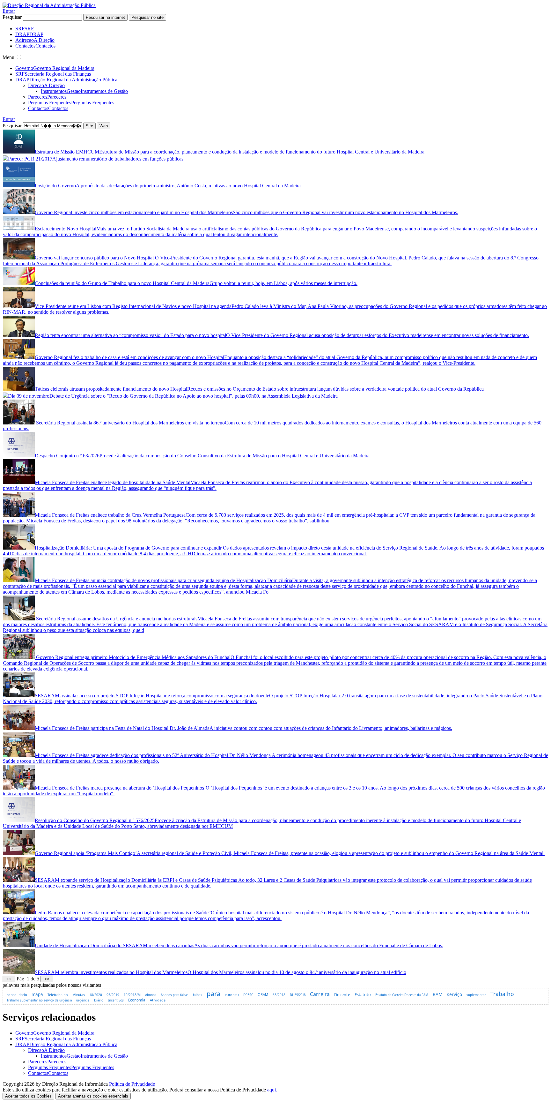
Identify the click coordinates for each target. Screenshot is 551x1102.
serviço (454, 994)
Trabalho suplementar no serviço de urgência (39, 1000)
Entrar (9, 11)
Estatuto (363, 994)
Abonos (150, 995)
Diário (98, 1000)
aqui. (272, 1089)
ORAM (263, 994)
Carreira (320, 994)
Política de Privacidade (132, 1084)
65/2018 (279, 995)
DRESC (248, 995)
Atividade (157, 1000)
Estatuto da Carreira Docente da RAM (401, 995)
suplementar (476, 995)
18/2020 (95, 995)
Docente (342, 994)
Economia (136, 1000)
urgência (83, 1000)
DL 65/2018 (297, 995)
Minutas (78, 995)
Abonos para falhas (174, 995)
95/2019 (113, 995)
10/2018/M (132, 995)
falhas (197, 995)
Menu (8, 57)
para (213, 993)
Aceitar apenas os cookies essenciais (93, 1096)
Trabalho (502, 994)
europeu (232, 994)
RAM (438, 994)
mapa (37, 994)
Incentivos (116, 1000)
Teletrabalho (58, 994)
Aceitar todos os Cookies (28, 1096)
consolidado (17, 994)
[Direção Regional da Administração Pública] (49, 5)
